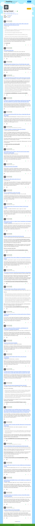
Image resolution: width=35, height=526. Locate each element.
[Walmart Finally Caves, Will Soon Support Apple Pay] (4, 308)
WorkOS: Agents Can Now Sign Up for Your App (14, 236)
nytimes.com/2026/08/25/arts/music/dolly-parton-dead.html (15, 51)
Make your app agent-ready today (9, 248)
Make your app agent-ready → (9, 455)
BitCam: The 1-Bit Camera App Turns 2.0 (12, 179)
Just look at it (9, 279)
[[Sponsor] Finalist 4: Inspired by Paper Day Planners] (4, 146)
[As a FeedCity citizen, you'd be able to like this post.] (28, 58)
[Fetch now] (9, 17)
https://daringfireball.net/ (9, 12)
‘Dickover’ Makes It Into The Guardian (12, 509)
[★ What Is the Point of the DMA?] (4, 173)
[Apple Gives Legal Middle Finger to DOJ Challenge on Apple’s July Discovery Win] (4, 489)
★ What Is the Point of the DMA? (11, 166)
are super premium (23, 435)
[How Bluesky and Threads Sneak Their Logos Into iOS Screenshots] (4, 366)
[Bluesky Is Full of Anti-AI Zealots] (4, 351)
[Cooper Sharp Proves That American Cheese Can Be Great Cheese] (4, 215)
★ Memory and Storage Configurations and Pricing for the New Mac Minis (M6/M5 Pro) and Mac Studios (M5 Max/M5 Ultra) (17, 101)
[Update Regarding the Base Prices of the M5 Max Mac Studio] (4, 72)
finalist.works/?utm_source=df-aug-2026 (11, 130)
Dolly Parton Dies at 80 (8, 50)
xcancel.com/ (8, 43)
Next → (19, 521)
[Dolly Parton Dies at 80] (4, 58)
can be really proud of (14, 436)
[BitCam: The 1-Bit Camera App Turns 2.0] (4, 187)
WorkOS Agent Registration (8, 244)
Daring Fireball (8, 20)
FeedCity (9, 2)
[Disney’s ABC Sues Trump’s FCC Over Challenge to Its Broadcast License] (4, 474)
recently (10, 277)
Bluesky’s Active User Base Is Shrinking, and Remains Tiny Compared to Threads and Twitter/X (16, 328)
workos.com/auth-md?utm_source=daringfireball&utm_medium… (17, 250)
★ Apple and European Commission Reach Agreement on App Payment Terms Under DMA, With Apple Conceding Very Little (17, 372)
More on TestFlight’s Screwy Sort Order (12, 192)
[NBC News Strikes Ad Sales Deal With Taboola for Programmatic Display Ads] (4, 440)
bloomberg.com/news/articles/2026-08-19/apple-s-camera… (16, 402)
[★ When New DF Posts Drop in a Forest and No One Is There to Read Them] (4, 322)
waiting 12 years (12, 305)
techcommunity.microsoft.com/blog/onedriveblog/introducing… (17, 281)
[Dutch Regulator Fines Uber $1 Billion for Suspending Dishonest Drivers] (4, 266)
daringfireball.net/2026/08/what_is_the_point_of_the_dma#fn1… (17, 93)
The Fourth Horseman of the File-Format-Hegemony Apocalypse (17, 272)
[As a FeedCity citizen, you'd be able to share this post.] (25, 58)
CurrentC (21, 303)
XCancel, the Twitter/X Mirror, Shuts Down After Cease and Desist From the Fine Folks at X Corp (16, 24)
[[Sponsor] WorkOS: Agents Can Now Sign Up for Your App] (4, 459)
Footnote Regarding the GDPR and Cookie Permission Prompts (17, 77)
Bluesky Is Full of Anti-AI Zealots (10, 342)
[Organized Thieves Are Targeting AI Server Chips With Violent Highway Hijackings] (4, 504)
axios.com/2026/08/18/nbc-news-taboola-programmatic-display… (17, 438)
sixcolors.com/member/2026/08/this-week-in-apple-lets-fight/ (15, 208)
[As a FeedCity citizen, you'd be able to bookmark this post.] (30, 58)
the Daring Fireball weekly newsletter (23, 239)
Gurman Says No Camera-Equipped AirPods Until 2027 (15, 385)
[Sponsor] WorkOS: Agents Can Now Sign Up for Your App (16, 446)
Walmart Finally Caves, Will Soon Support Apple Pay (14, 289)
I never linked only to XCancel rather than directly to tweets (20, 39)
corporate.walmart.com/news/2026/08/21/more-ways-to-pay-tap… (17, 306)
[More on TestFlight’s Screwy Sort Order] (4, 200)
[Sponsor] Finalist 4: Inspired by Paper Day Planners (15, 129)
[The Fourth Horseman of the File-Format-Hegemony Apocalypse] (4, 283)
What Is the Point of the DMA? (17, 80)
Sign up (29, 1)
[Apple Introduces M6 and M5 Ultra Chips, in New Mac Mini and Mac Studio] (4, 123)
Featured (9, 16)
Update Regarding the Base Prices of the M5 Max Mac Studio (16, 64)
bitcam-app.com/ (7, 180)
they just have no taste (26, 278)
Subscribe (29, 8)
